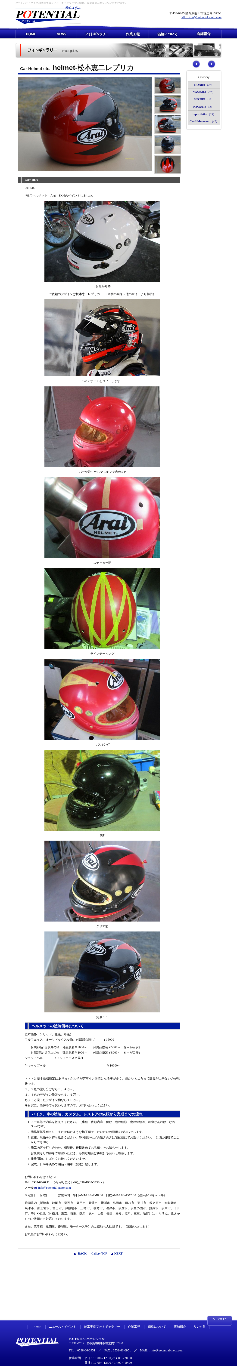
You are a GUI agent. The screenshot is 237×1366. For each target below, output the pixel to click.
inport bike (204, 114)
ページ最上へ (219, 1321)
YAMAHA (204, 92)
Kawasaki (204, 106)
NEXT (118, 1253)
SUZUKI (204, 99)
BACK (82, 1253)
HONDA (204, 84)
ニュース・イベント (62, 1326)
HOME (31, 34)
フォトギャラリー (97, 34)
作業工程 (133, 34)
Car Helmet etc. (204, 121)
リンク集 (200, 1326)
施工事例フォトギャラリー (102, 1326)
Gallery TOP (99, 1253)
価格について (167, 34)
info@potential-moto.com (201, 17)
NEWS (61, 34)
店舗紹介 (203, 34)
